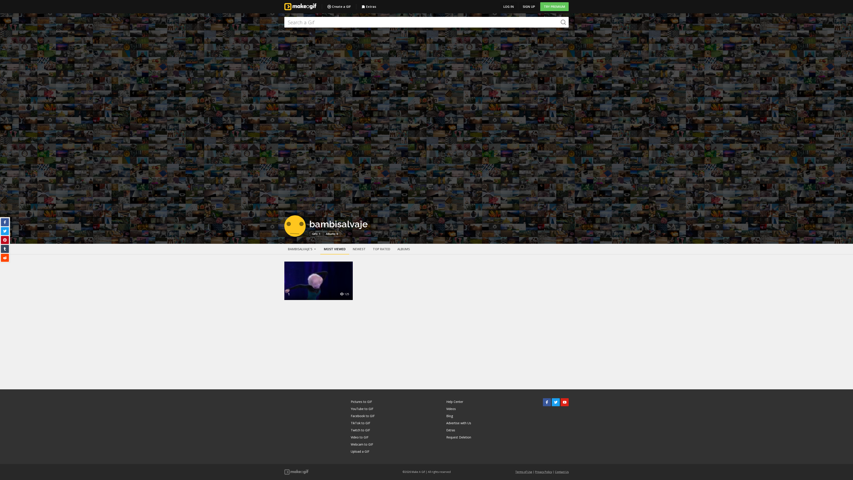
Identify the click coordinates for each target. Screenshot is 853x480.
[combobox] (426, 22)
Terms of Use (523, 472)
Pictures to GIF (361, 402)
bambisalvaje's (300, 249)
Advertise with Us (458, 423)
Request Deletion (458, 437)
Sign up (529, 6)
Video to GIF (360, 437)
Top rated (381, 249)
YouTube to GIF (362, 409)
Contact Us (562, 472)
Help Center (454, 402)
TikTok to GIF (360, 423)
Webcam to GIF (362, 444)
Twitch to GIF (360, 430)
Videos (451, 409)
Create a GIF (341, 6)
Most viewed (335, 249)
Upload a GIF (360, 451)
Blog (449, 416)
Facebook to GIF (363, 416)
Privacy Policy (543, 472)
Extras (371, 6)
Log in (508, 6)
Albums (403, 249)
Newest (359, 249)
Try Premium (554, 6)
